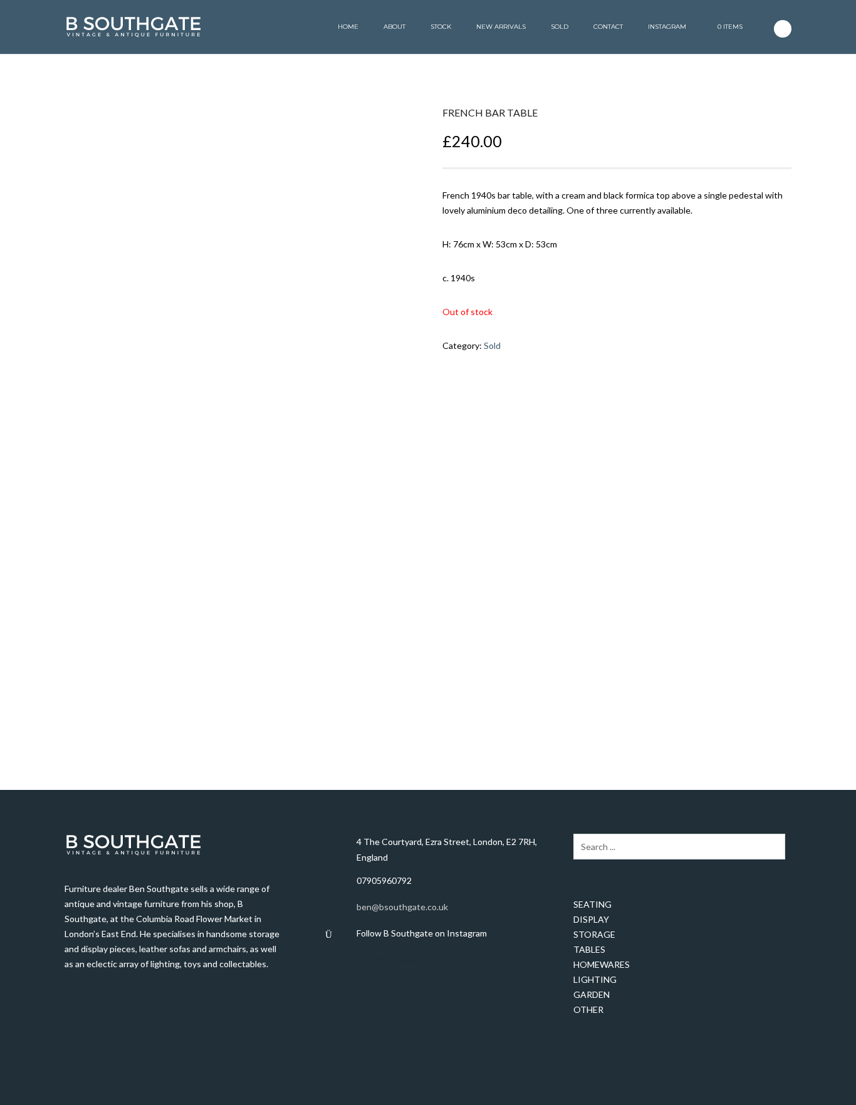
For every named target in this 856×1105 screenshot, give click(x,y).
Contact (608, 27)
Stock (441, 27)
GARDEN (591, 994)
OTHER (588, 1009)
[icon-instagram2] (782, 29)
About (394, 27)
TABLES (589, 949)
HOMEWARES (601, 964)
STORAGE (594, 934)
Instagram (667, 27)
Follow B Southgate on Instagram (422, 933)
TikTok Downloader (395, 959)
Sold (559, 27)
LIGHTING (595, 979)
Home (348, 27)
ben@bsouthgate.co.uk (402, 906)
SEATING (592, 904)
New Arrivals (501, 27)
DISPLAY (591, 919)
